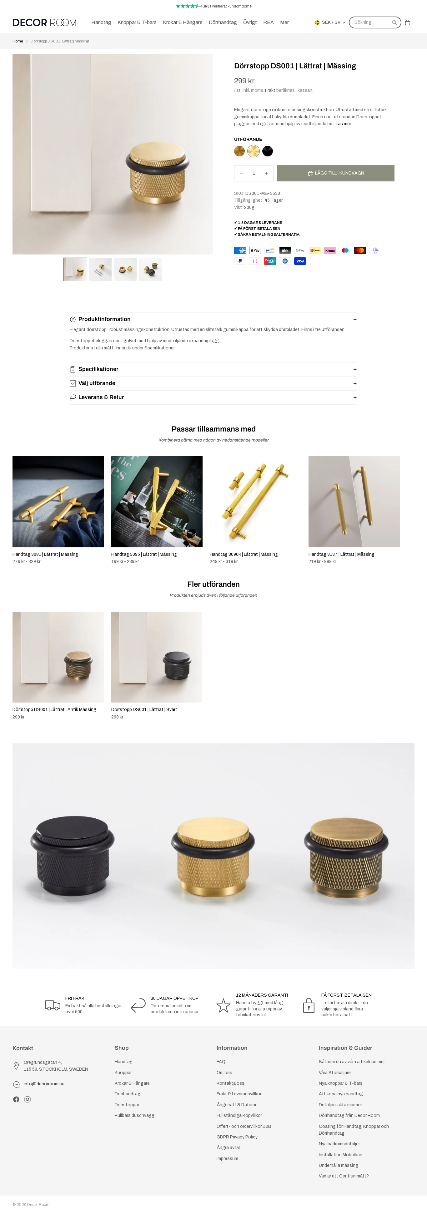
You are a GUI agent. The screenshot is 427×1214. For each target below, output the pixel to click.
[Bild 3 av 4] (125, 269)
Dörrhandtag (127, 1094)
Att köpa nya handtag (341, 1094)
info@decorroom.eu (44, 1084)
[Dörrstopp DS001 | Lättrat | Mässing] (253, 151)
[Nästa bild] (407, 510)
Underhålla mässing (338, 1165)
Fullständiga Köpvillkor (239, 1115)
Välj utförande (96, 383)
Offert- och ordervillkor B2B (244, 1126)
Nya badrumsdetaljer (339, 1144)
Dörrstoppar (127, 1105)
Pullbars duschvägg (134, 1115)
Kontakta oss (230, 1083)
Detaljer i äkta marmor (340, 1105)
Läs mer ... (345, 123)
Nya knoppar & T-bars (341, 1083)
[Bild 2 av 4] (100, 269)
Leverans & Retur (101, 397)
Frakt (270, 90)
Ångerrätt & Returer (236, 1105)
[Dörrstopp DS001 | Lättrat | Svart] (267, 151)
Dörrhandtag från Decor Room (349, 1115)
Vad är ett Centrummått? (344, 1176)
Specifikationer (98, 369)
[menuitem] (284, 22)
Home (18, 41)
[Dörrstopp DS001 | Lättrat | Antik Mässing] (239, 151)
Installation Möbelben (340, 1154)
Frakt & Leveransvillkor (239, 1094)
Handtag (124, 1061)
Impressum (227, 1158)
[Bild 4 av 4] (150, 269)
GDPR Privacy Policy (237, 1137)
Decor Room (38, 1204)
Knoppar (123, 1072)
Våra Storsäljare (335, 1072)
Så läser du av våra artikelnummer (352, 1061)
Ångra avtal (228, 1147)
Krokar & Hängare (132, 1083)
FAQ (221, 1061)
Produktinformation (104, 319)
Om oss (224, 1072)
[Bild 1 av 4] (75, 269)
